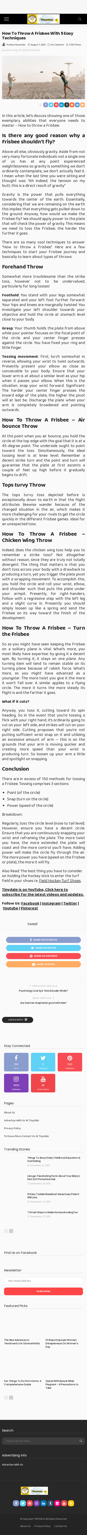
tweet (33, 924)
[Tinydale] (43, 18)
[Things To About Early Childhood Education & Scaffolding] (14, 1162)
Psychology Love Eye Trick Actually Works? (43, 990)
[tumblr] (50, 1503)
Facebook (30, 903)
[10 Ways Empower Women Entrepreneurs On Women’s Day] (64, 1324)
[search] (79, 19)
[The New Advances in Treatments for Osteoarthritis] (22, 1324)
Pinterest (29, 908)
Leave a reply (16, 1020)
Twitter (70, 903)
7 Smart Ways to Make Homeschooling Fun (52, 1212)
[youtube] (64, 1503)
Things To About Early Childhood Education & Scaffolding (53, 1159)
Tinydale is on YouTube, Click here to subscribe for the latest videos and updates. (43, 892)
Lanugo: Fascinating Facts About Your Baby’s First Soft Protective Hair (53, 1177)
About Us (9, 1112)
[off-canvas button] (6, 19)
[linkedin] (43, 1503)
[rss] (71, 1503)
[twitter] (43, 1062)
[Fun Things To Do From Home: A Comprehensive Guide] (22, 1365)
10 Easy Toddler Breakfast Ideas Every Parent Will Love (53, 1195)
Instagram (51, 903)
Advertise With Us (12, 1464)
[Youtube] (43, 1083)
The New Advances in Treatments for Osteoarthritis (22, 1341)
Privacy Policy (12, 1128)
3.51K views (75, 44)
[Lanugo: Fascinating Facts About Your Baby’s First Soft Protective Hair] (14, 1181)
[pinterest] (70, 1062)
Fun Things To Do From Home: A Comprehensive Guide (22, 1382)
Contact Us (60, 1526)
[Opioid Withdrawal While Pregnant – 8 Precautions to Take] (64, 1365)
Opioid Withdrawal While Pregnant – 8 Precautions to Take (62, 1384)
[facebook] (16, 1062)
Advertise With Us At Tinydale (21, 1120)
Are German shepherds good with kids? (43, 1003)
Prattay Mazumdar (16, 44)
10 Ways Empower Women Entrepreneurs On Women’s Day (62, 1343)
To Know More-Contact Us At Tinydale (26, 1136)
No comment (57, 44)
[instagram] (16, 1083)
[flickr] (57, 1503)
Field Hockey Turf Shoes (60, 880)
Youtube (10, 908)
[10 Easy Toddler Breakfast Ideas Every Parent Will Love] (14, 1199)
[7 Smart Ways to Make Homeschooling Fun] (14, 1217)
